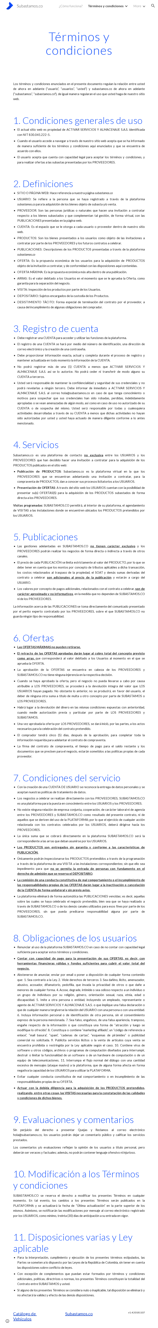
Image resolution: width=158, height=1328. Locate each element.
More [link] (137, 6)
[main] (79, 43)
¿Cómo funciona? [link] (70, 6)
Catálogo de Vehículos (25, 1316)
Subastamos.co (79, 1313)
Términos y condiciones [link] (106, 6)
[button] (153, 6)
